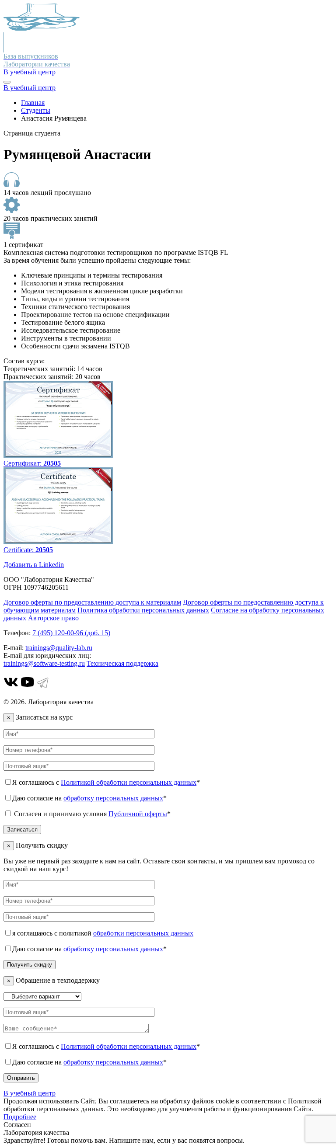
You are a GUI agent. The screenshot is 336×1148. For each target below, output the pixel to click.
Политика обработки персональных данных (143, 610)
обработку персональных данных (113, 798)
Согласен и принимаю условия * (91, 814)
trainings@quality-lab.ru (58, 647)
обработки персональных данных (143, 933)
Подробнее (20, 1116)
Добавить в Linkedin (34, 564)
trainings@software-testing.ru (44, 663)
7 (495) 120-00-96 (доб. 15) (71, 633)
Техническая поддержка (122, 663)
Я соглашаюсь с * (106, 782)
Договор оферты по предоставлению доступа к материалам (92, 602)
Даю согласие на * (89, 798)
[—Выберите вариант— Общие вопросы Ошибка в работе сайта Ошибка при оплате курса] (42, 996)
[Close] (7, 82)
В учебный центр (30, 72)
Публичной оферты (137, 814)
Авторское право (53, 618)
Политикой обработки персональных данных (128, 782)
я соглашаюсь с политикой (102, 933)
